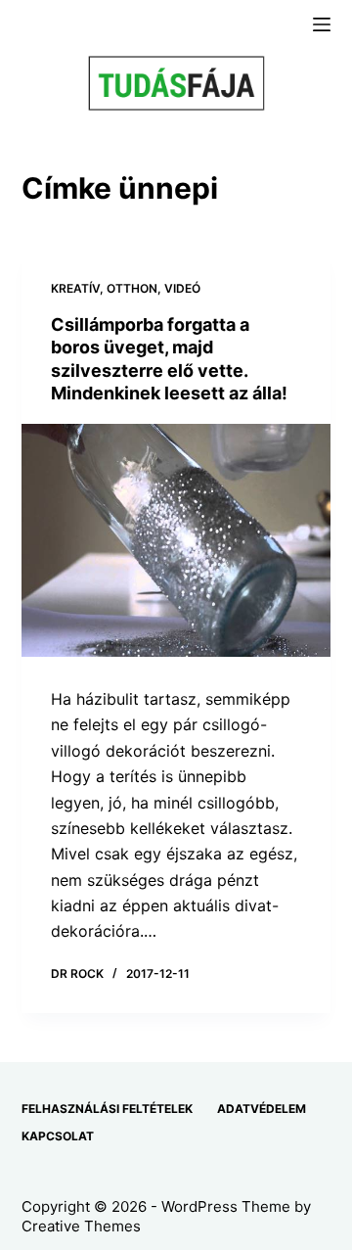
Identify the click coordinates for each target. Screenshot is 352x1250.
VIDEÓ (182, 288)
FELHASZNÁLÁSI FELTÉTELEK (107, 1108)
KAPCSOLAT (58, 1136)
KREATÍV (75, 288)
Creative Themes (81, 1226)
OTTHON (132, 288)
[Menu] (321, 24)
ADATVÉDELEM (261, 1108)
